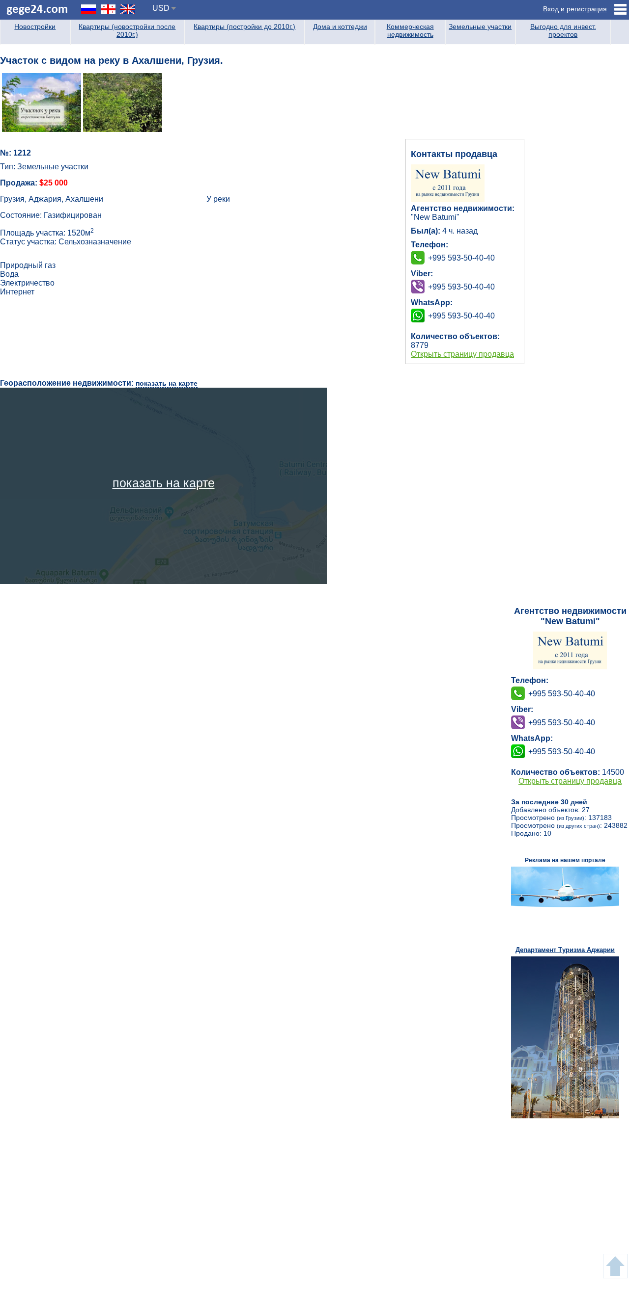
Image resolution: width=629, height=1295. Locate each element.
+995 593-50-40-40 (461, 287)
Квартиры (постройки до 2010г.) (244, 26)
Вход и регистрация (575, 9)
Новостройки (35, 26)
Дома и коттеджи (340, 26)
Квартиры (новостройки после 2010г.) (127, 30)
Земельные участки (480, 26)
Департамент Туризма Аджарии (565, 949)
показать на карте (167, 383)
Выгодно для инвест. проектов (563, 30)
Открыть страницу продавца (462, 354)
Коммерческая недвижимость (410, 30)
